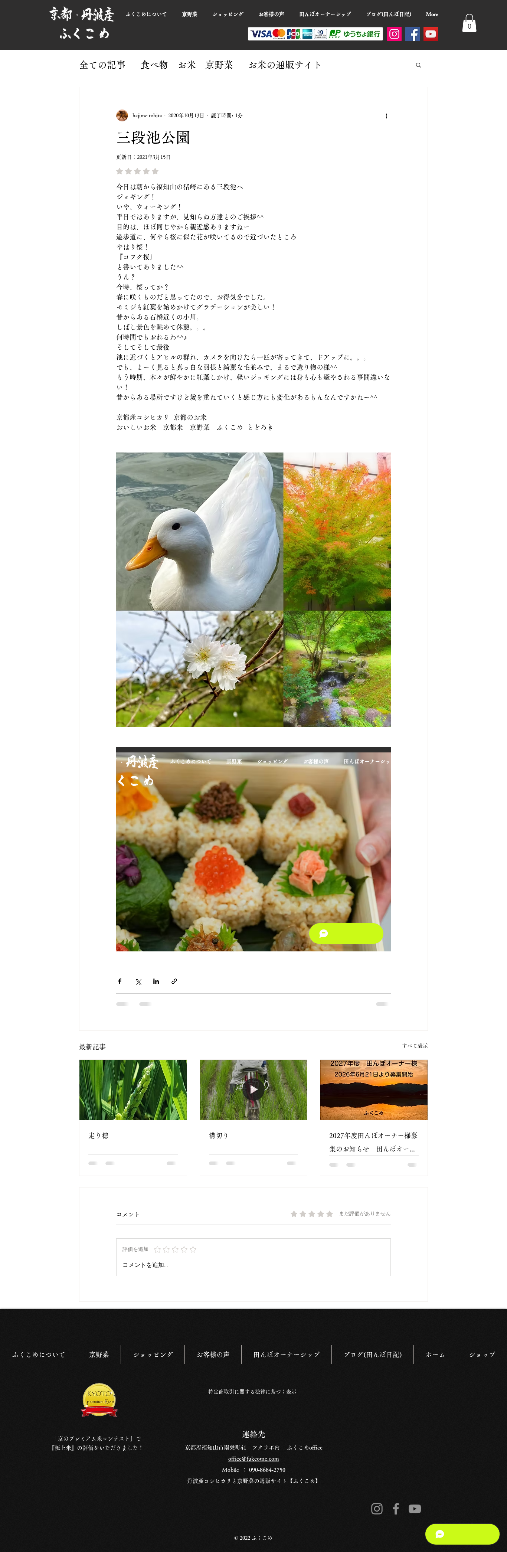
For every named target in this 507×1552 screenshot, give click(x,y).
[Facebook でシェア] (119, 981)
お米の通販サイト (285, 64)
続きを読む (360, 64)
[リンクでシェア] (174, 981)
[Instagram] (394, 34)
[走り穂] (133, 1090)
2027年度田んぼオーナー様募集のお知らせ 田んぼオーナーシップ (373, 1144)
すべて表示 (415, 1045)
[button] (469, 23)
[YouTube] (430, 34)
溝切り (219, 1135)
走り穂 (98, 1135)
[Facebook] (412, 34)
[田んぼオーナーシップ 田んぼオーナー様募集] (374, 1090)
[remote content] (253, 849)
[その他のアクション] (386, 115)
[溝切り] (253, 1090)
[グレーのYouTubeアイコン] (414, 1498)
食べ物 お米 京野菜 (186, 64)
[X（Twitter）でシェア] (137, 981)
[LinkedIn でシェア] (156, 981)
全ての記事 (102, 64)
